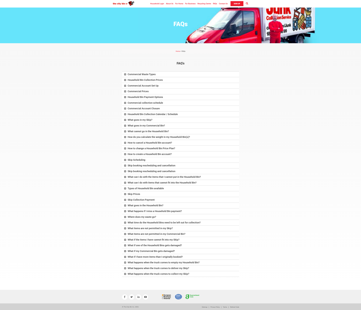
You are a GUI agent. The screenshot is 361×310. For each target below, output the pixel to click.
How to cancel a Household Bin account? (150, 142)
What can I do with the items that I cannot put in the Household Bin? (164, 176)
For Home (179, 4)
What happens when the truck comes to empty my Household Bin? (164, 262)
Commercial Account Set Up (143, 85)
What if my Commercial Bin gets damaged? (151, 251)
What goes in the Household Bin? (145, 205)
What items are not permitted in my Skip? (150, 228)
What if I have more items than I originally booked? (155, 256)
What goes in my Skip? (140, 119)
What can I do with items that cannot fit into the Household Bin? (162, 182)
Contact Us (223, 4)
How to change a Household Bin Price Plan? (151, 148)
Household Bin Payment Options (145, 97)
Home (178, 51)
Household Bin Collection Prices (145, 80)
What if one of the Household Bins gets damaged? (155, 245)
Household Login (157, 4)
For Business (190, 4)
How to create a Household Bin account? (150, 154)
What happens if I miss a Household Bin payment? (155, 211)
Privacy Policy (215, 307)
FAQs (215, 4)
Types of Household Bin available (146, 188)
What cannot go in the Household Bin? (148, 131)
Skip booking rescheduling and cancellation (151, 165)
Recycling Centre (204, 4)
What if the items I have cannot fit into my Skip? (153, 239)
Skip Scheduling (136, 159)
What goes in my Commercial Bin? (146, 125)
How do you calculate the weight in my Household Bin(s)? (159, 137)
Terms (225, 307)
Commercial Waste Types (142, 74)
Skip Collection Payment (141, 199)
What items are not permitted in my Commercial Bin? (156, 234)
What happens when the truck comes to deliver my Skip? (158, 268)
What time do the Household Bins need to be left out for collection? (164, 222)
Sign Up (237, 4)
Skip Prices (134, 194)
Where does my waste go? (142, 216)
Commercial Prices (138, 91)
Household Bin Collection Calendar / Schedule (153, 114)
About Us (169, 4)
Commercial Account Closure (144, 108)
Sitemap (204, 307)
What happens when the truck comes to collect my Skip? (158, 273)
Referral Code (234, 307)
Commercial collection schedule (145, 102)
